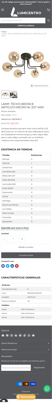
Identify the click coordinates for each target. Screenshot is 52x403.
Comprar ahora (26, 255)
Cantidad (5, 233)
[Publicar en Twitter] (7, 266)
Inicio (3, 32)
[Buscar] (48, 20)
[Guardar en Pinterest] (17, 266)
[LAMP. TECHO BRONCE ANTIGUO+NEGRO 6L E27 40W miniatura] (5, 94)
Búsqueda (26, 391)
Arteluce (11, 111)
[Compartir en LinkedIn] (12, 266)
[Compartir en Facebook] (3, 266)
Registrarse (39, 367)
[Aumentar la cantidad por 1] (22, 239)
